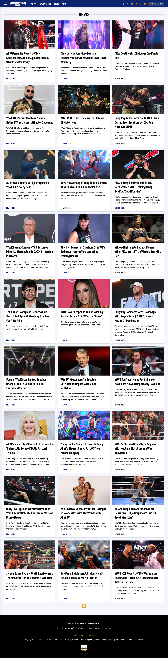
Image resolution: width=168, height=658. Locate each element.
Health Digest (86, 639)
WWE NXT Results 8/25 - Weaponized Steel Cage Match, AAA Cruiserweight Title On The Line (136, 577)
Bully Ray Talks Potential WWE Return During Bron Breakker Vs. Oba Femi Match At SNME (137, 122)
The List (131, 639)
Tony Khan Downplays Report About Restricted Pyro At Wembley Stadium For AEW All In (27, 316)
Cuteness (58, 639)
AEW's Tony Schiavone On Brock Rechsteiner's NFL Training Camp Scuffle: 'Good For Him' (133, 187)
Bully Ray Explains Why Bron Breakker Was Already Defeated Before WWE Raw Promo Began (29, 513)
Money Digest (107, 639)
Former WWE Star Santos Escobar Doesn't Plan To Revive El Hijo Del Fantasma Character (26, 383)
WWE (56, 3)
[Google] (141, 4)
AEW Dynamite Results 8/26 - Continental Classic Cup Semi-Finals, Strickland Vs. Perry (27, 57)
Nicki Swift (120, 639)
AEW (64, 3)
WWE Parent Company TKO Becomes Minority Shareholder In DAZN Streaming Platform (29, 251)
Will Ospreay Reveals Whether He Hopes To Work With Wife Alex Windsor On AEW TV (83, 513)
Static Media (68, 628)
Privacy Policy (94, 623)
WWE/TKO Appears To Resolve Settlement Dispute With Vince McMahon (78, 383)
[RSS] (145, 4)
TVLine (48, 639)
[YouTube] (132, 4)
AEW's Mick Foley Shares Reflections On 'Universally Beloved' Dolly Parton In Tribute (29, 448)
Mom (97, 639)
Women (140, 639)
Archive (80, 623)
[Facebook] (123, 4)
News (34, 3)
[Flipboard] (136, 4)
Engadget (29, 639)
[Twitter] (128, 4)
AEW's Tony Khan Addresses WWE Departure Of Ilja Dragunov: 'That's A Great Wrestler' (136, 513)
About (70, 623)
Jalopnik (39, 639)
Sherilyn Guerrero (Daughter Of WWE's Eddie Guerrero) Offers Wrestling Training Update (82, 251)
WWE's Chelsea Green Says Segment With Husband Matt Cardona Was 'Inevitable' (136, 448)
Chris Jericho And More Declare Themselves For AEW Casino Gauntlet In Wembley (83, 57)
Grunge (75, 639)
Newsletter (157, 3)
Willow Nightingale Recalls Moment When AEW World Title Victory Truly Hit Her (138, 251)
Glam (67, 639)
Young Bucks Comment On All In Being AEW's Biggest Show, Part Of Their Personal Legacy (81, 448)
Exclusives (45, 3)
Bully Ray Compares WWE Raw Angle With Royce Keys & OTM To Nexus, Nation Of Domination (136, 316)
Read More (10, 79)
